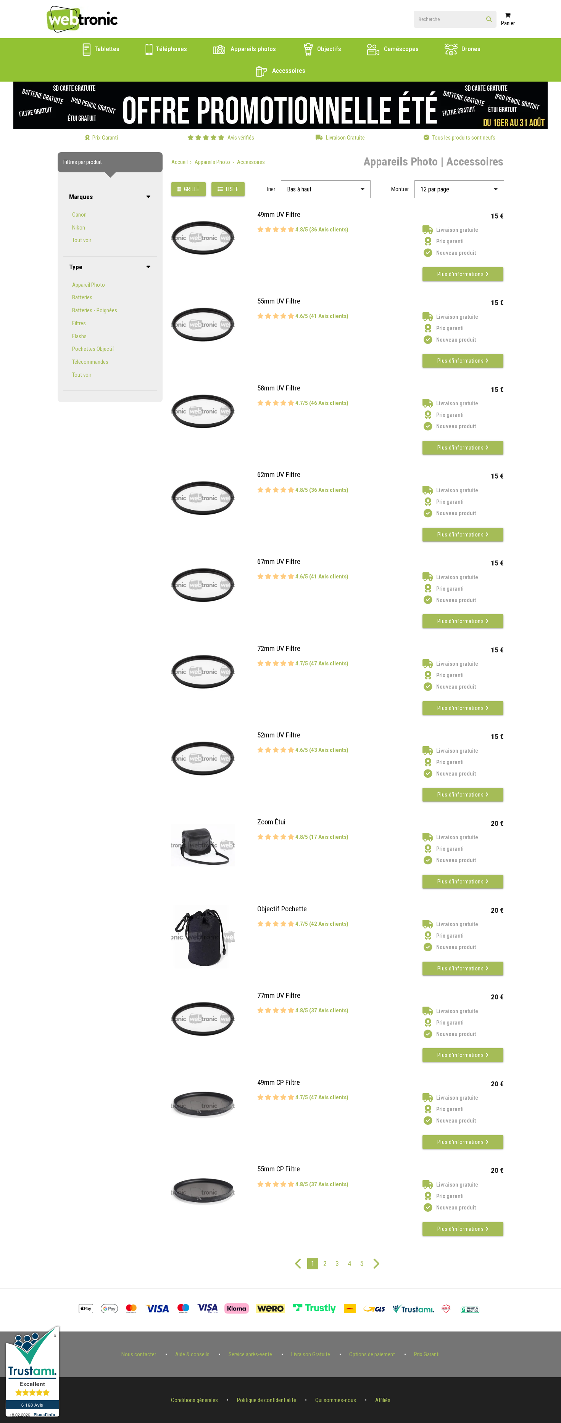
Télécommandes (90, 361)
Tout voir (81, 240)
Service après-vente (250, 1354)
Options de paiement (372, 1354)
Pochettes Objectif (93, 348)
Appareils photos (252, 49)
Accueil (179, 162)
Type (75, 267)
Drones (470, 49)
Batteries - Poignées (94, 310)
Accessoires (288, 70)
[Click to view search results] (489, 19)
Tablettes (106, 49)
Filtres (79, 323)
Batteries (82, 297)
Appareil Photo (88, 284)
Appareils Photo (212, 162)
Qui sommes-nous (335, 1400)
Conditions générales (194, 1400)
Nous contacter (138, 1354)
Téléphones (170, 49)
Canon (79, 214)
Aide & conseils (192, 1354)
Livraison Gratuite (310, 1354)
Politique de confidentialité (266, 1400)
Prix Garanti (427, 1354)
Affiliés (382, 1400)
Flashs (79, 336)
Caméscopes (400, 49)
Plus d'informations (461, 274)
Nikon (78, 227)
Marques (81, 197)
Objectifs (328, 49)
